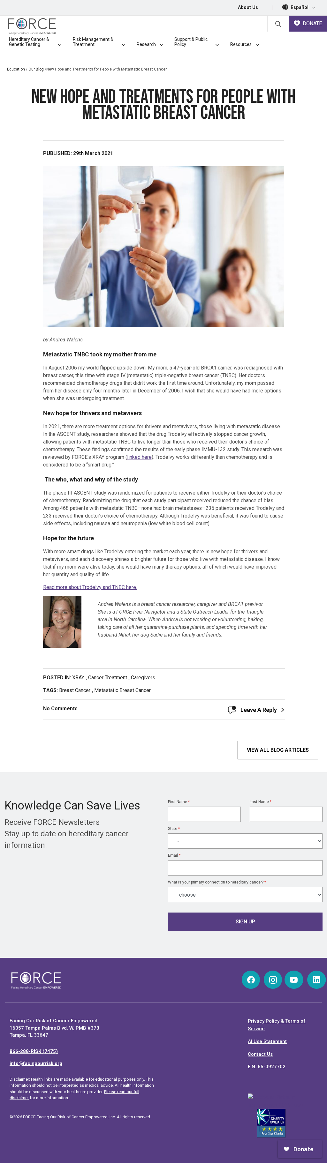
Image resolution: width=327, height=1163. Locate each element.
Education (16, 69)
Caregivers (143, 678)
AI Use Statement (267, 1041)
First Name (179, 802)
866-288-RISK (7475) (34, 1051)
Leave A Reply (258, 709)
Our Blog (36, 69)
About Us (248, 7)
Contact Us (260, 1054)
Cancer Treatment (107, 678)
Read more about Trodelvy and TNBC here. (90, 587)
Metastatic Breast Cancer (122, 690)
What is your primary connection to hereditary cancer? (217, 882)
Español (300, 7)
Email (174, 855)
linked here (139, 457)
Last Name (260, 802)
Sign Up (245, 922)
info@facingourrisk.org (36, 1063)
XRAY (78, 678)
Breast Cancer (74, 690)
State (174, 828)
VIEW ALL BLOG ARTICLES (278, 750)
